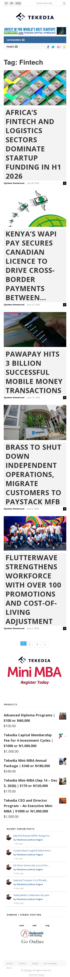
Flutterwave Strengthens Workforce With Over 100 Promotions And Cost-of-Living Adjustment (33, 589)
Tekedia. (28, 970)
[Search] (64, 3)
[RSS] (63, 47)
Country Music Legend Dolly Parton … (33, 850)
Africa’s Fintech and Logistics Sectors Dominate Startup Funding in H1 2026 (33, 144)
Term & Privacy (36, 974)
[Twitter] (52, 47)
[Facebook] (47, 47)
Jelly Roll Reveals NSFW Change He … (32, 835)
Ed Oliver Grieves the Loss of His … (31, 865)
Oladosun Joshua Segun (29, 839)
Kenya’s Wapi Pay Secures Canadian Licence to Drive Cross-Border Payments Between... (31, 265)
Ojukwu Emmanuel (14, 183)
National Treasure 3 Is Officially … (31, 880)
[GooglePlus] (58, 47)
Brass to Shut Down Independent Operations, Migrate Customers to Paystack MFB (33, 474)
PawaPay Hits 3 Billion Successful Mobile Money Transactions (34, 372)
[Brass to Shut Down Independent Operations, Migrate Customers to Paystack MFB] (35, 422)
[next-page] (45, 644)
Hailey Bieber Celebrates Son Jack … (32, 895)
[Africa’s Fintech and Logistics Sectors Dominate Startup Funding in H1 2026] (35, 87)
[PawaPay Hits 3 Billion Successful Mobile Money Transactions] (35, 329)
